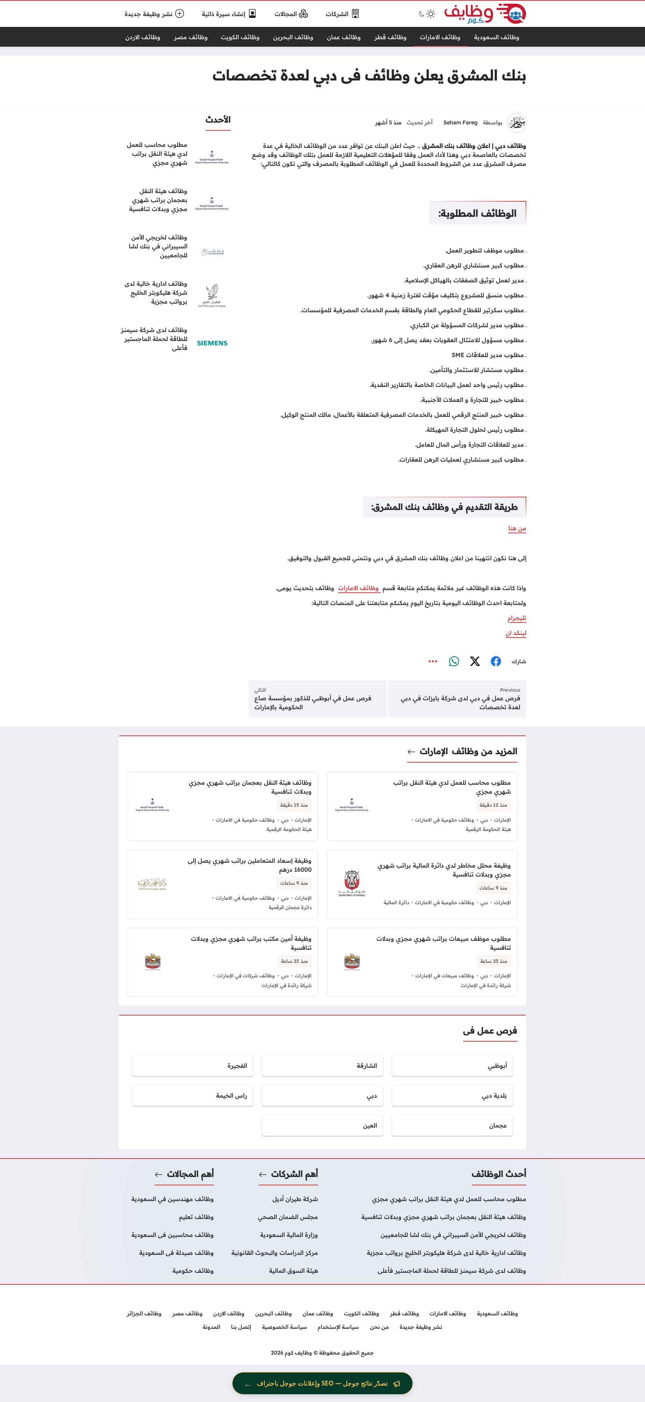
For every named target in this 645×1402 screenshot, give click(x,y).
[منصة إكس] (474, 661)
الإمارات (434, 751)
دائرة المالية (396, 902)
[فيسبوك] (495, 661)
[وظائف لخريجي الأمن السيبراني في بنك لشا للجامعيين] (175, 251)
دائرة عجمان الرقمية (290, 907)
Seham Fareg (460, 122)
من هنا (517, 528)
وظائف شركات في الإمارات (246, 975)
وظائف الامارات (359, 588)
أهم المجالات (190, 1174)
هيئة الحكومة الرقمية (488, 829)
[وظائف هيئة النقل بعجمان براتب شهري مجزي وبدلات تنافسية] (175, 205)
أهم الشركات (294, 1174)
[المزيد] (433, 661)
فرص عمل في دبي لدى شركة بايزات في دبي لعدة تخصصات (460, 702)
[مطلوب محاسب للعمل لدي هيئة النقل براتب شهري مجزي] (175, 158)
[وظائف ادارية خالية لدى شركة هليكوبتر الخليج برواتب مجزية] (175, 297)
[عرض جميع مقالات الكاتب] (517, 123)
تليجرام (517, 617)
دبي (484, 820)
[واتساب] (453, 661)
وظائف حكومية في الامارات (444, 820)
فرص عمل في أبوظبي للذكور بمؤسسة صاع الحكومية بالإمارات (313, 702)
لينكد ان (516, 632)
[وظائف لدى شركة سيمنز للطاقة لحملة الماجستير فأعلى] (175, 344)
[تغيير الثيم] (426, 13)
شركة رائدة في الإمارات (486, 985)
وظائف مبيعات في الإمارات (444, 975)
